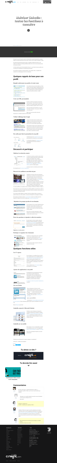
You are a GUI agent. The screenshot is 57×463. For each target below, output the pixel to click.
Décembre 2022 (19, 429)
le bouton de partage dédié (33, 198)
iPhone (28, 329)
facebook (35, 432)
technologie (31, 444)
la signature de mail (39, 140)
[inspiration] (14, 343)
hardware (34, 434)
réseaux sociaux (35, 441)
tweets (37, 444)
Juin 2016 (18, 439)
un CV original (36, 265)
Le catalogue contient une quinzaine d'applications (35, 280)
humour (38, 433)
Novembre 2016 (19, 435)
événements (40, 238)
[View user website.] (14, 408)
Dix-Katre (7, 448)
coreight (17, 45)
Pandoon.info (8, 441)
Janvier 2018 (19, 430)
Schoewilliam (8, 436)
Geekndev (7, 443)
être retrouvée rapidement (24, 168)
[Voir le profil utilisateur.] (14, 402)
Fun (27, 2)
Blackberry (34, 329)
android (30, 429)
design (38, 431)
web (30, 445)
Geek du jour (34, 2)
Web (17, 2)
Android (30, 329)
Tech (20, 2)
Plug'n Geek (7, 431)
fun (37, 432)
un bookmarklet (28, 196)
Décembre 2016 (19, 434)
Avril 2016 (18, 441)
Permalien (16, 398)
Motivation (24, 2)
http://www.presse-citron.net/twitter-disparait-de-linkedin (27, 412)
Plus (29, 446)
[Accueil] (10, 1)
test (35, 444)
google (30, 433)
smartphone (31, 442)
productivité (31, 441)
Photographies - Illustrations (9, 430)
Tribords (7, 437)
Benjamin (17, 304)
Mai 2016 (18, 440)
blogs (36, 431)
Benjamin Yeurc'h (14, 411)
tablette (35, 442)
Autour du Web (8, 442)
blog (35, 429)
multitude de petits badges (38, 136)
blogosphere (32, 431)
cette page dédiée (40, 179)
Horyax (7, 435)
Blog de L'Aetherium (8, 449)
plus (18, 444)
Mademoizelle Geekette (9, 447)
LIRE (13, 374)
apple (33, 429)
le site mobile (41, 329)
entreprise (31, 432)
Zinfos (7, 429)
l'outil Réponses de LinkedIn (31, 222)
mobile (35, 440)
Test (30, 2)
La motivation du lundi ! (33, 438)
